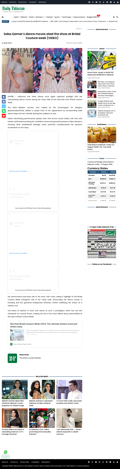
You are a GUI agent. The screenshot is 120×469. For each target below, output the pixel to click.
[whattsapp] (5, 452)
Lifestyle (49, 17)
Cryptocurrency (79, 17)
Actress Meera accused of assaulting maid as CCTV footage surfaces (13, 431)
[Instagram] (100, 2)
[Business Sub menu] (43, 17)
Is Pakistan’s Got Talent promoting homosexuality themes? (40, 431)
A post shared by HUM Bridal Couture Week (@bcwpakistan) (33, 208)
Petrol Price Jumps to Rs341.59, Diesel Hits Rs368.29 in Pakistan (100, 73)
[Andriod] (114, 2)
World (31, 17)
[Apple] (118, 2)
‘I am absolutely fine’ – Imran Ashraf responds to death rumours (68, 431)
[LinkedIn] (4, 101)
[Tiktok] (103, 2)
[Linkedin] (110, 2)
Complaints (32, 2)
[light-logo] (14, 9)
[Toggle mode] (114, 17)
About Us (4, 2)
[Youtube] (96, 2)
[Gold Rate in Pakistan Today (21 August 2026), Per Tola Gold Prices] (101, 135)
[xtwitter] (93, 2)
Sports (57, 17)
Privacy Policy (22, 2)
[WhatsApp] (4, 111)
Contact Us (12, 2)
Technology (66, 17)
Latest (16, 17)
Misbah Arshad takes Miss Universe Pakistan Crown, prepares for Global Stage (13, 403)
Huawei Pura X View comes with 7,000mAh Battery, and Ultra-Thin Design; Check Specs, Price (107, 95)
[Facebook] (89, 2)
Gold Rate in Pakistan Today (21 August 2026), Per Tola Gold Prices (100, 147)
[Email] (4, 116)
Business (39, 17)
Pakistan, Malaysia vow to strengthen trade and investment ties (106, 113)
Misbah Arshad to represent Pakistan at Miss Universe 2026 (41, 403)
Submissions (42, 2)
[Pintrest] (107, 2)
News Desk (8, 43)
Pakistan (24, 17)
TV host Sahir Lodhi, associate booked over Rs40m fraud (69, 402)
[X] (4, 106)
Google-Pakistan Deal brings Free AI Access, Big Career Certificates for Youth (106, 104)
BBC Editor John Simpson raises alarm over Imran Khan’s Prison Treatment (60, 21)
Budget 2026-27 (93, 17)
